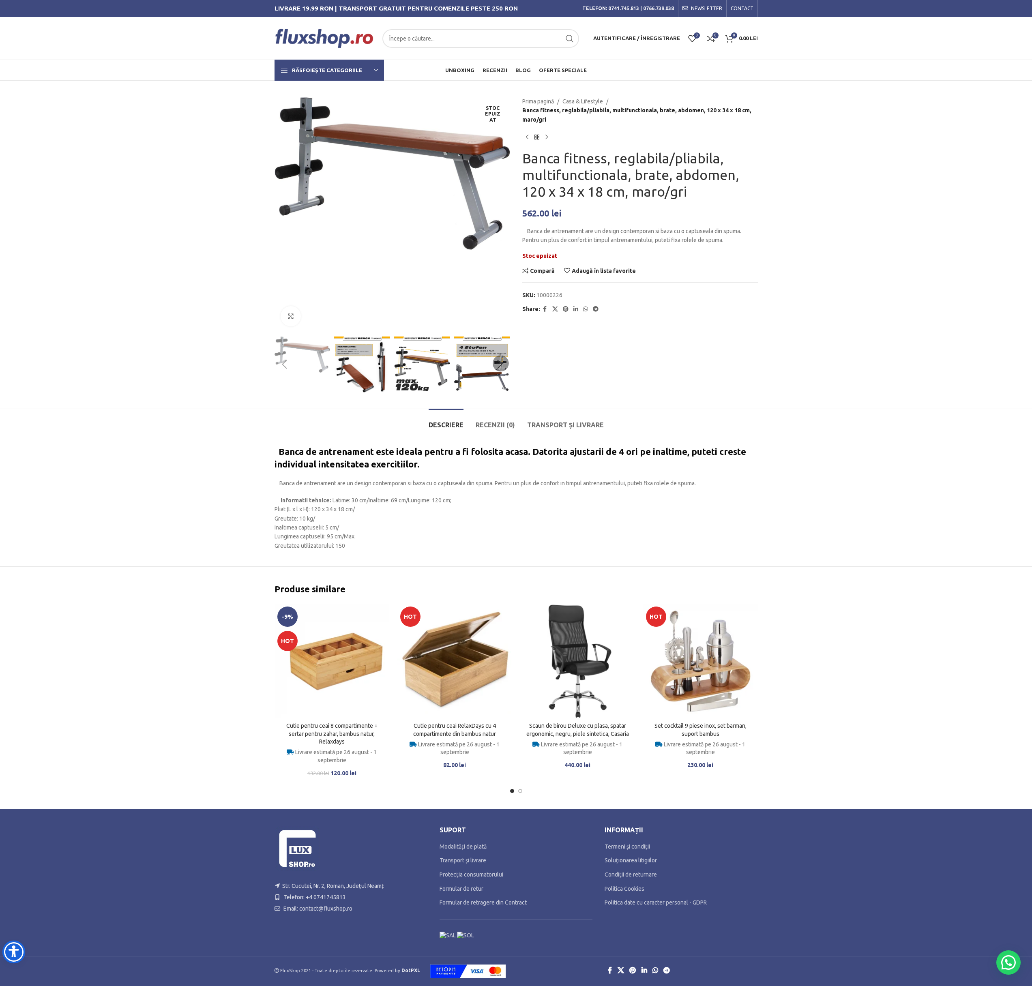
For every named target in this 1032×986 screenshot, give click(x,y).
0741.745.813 (623, 8)
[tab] (446, 421)
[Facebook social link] (545, 309)
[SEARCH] (569, 38)
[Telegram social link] (595, 309)
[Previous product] (527, 137)
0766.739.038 (658, 8)
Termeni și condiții (627, 846)
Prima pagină (538, 101)
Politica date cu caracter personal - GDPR (656, 902)
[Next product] (546, 137)
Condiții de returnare (631, 874)
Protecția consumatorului (471, 874)
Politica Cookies (624, 888)
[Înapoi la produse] (537, 137)
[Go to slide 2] (520, 791)
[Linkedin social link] (576, 309)
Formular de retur (461, 888)
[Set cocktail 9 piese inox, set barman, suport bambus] (700, 661)
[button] (285, 364)
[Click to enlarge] (291, 316)
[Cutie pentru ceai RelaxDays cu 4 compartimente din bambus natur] (454, 661)
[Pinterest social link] (565, 309)
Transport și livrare (463, 860)
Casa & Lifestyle (582, 101)
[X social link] (555, 309)
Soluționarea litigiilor (631, 860)
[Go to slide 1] (512, 791)
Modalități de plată (463, 846)
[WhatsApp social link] (585, 309)
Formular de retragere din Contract (483, 902)
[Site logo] (324, 37)
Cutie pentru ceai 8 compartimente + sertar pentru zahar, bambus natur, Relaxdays (332, 733)
